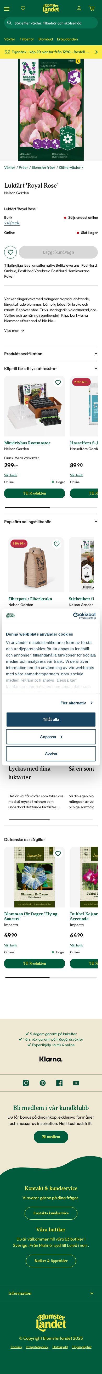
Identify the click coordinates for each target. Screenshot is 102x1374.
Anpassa (48, 736)
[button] (51, 353)
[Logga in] (79, 8)
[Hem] (51, 8)
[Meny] (7, 8)
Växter (9, 167)
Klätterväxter (70, 167)
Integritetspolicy (37, 1347)
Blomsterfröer (43, 167)
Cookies (16, 1347)
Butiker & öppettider (51, 1261)
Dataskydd (60, 1347)
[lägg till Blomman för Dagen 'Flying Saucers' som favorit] (58, 853)
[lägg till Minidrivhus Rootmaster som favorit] (58, 382)
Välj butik (12, 223)
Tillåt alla (51, 719)
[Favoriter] (23, 8)
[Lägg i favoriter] (10, 252)
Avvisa (51, 754)
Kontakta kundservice (51, 1213)
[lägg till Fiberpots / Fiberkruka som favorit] (56, 544)
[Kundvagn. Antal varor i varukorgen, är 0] (91, 8)
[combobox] (55, 22)
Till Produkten (44, 494)
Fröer (23, 167)
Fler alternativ (73, 702)
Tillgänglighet (82, 1347)
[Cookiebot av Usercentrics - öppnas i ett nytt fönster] (73, 615)
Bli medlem (51, 1137)
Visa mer (11, 330)
